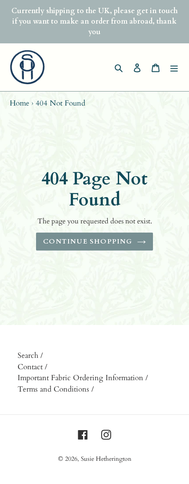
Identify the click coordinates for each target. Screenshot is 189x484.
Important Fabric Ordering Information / (83, 378)
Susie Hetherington (106, 459)
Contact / (32, 367)
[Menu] (174, 67)
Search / (30, 355)
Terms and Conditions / (56, 389)
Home (19, 103)
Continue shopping (87, 241)
